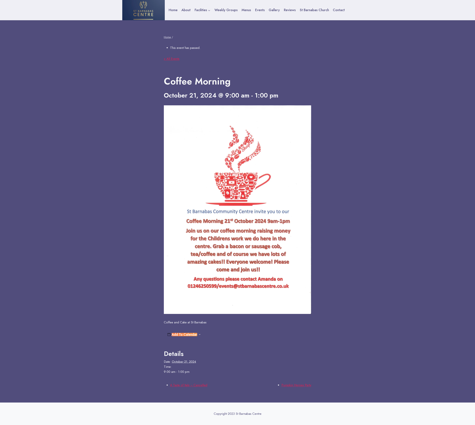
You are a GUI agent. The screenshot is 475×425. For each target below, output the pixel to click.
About (186, 10)
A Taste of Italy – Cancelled (188, 385)
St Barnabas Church (314, 10)
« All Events (171, 58)
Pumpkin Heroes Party (296, 385)
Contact (339, 10)
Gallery (274, 10)
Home (173, 10)
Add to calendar (184, 334)
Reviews (290, 10)
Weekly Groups (226, 10)
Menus (246, 10)
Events (260, 10)
